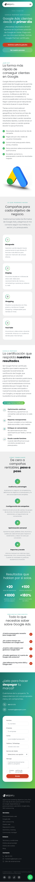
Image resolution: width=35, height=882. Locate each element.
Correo (8, 735)
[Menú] (30, 4)
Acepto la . (19, 771)
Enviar (17, 776)
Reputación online (8, 827)
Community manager (10, 832)
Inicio (13, 10)
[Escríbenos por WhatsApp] (30, 877)
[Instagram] (9, 877)
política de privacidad (18, 771)
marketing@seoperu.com (17, 709)
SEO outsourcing (8, 821)
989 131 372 (12, 704)
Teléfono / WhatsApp (13, 743)
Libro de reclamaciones (12, 861)
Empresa (9, 728)
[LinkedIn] (19, 877)
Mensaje (9, 758)
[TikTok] (14, 877)
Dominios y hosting (9, 830)
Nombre (8, 720)
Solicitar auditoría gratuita (17, 45)
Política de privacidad (10, 843)
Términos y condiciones (10, 840)
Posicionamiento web (10, 816)
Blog (4, 848)
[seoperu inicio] (9, 4)
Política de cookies (9, 846)
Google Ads (6, 819)
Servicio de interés (12, 751)
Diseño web (6, 824)
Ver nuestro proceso (17, 50)
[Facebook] (4, 877)
